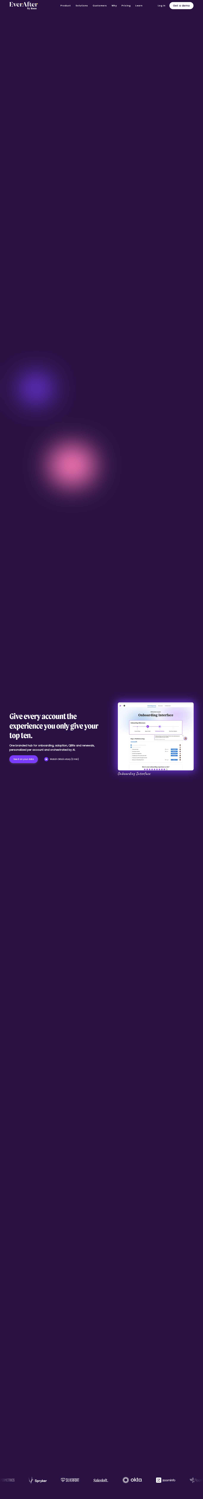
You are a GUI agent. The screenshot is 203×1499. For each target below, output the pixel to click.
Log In (162, 5)
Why (114, 5)
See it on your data (24, 759)
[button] (65, 5)
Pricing (126, 5)
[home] (24, 5)
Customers (100, 5)
